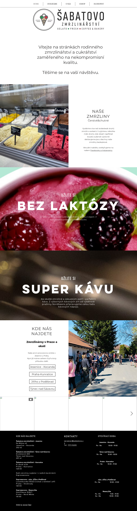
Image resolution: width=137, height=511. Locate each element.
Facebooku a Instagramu (101, 150)
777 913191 (72, 445)
